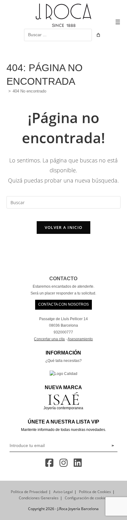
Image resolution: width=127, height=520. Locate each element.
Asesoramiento (80, 339)
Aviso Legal (63, 491)
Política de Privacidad (29, 491)
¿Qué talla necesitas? (63, 361)
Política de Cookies (95, 491)
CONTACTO (63, 278)
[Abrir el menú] (117, 22)
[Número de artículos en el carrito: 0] (98, 35)
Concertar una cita (49, 339)
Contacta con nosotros (63, 304)
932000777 (63, 332)
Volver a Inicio (64, 227)
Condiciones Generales (39, 498)
